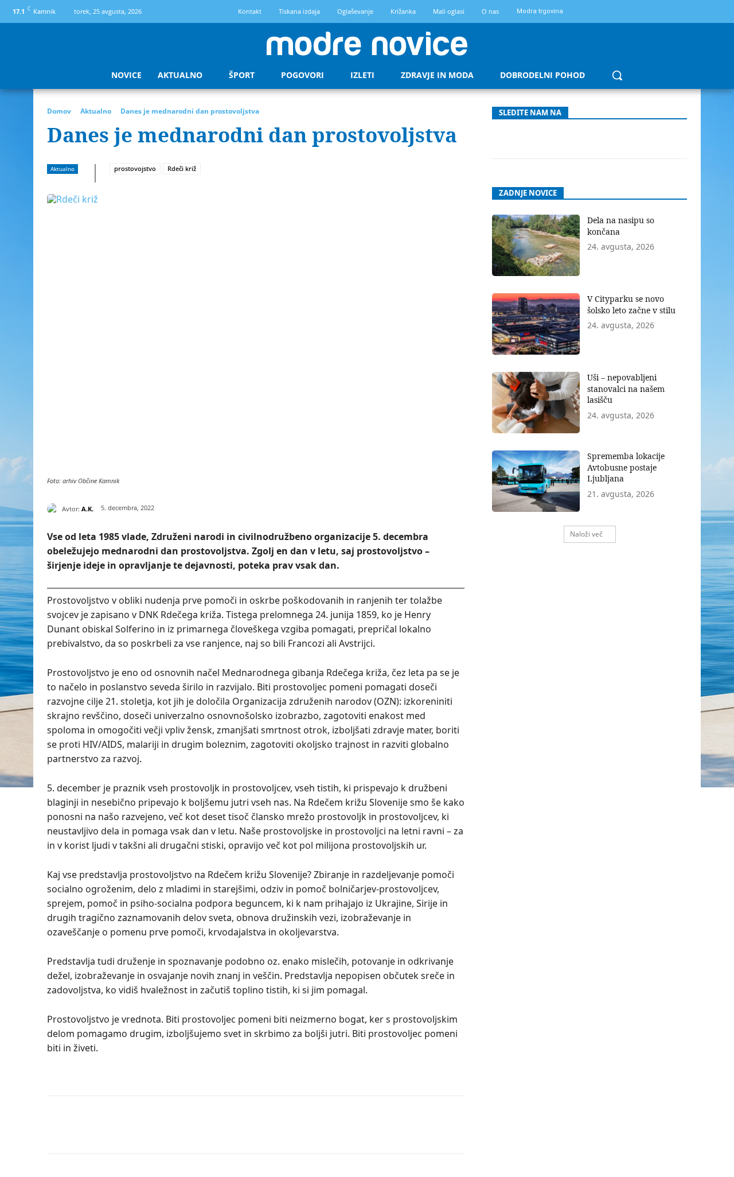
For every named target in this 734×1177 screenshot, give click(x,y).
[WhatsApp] (199, 1124)
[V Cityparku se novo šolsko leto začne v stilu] (536, 324)
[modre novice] (367, 43)
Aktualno (95, 111)
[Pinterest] (172, 1124)
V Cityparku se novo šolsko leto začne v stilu (631, 304)
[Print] (278, 1124)
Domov (59, 111)
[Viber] (304, 1124)
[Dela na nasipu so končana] (536, 245)
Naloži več (586, 534)
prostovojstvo (135, 168)
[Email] (251, 1124)
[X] (146, 1124)
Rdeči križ (181, 168)
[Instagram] (714, 11)
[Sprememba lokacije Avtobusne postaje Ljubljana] (536, 481)
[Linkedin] (225, 1124)
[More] (331, 1124)
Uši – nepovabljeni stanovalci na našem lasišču (626, 388)
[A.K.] (54, 509)
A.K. (87, 508)
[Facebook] (695, 11)
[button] (617, 75)
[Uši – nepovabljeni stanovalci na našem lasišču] (536, 402)
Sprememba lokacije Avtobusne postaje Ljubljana (626, 467)
